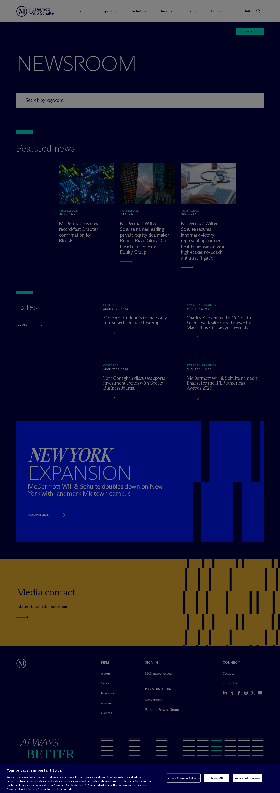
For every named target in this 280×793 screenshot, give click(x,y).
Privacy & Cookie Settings (183, 777)
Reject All (216, 777)
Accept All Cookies (247, 777)
